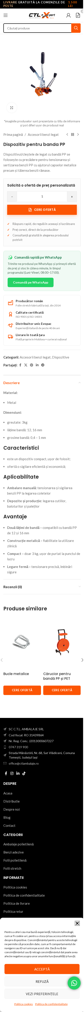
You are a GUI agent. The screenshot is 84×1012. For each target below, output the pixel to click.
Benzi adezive (13, 852)
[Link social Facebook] (20, 365)
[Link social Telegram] (43, 365)
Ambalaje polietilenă (18, 844)
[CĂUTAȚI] (76, 28)
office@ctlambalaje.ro (24, 763)
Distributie (11, 801)
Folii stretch (12, 868)
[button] (77, 923)
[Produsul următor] (78, 134)
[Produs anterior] (67, 134)
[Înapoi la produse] (72, 134)
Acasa (7, 793)
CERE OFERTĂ (22, 690)
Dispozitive (60, 357)
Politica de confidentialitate (51, 1004)
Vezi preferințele (42, 994)
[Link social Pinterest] (31, 365)
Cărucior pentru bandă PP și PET (57, 676)
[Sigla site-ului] (42, 15)
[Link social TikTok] (24, 773)
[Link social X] (26, 365)
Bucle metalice (16, 673)
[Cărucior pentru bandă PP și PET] (62, 642)
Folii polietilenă (14, 860)
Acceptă (42, 969)
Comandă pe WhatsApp (30, 282)
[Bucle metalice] (22, 642)
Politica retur (13, 911)
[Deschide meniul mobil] (5, 15)
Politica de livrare (16, 903)
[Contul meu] (68, 15)
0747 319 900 (18, 747)
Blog (7, 817)
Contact (9, 825)
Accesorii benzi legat (43, 134)
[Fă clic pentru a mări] (12, 108)
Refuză (42, 981)
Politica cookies (23, 1004)
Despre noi (11, 809)
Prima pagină (13, 134)
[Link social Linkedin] (37, 365)
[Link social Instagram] (12, 773)
